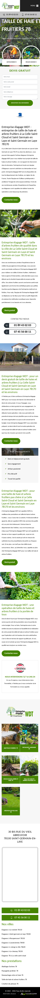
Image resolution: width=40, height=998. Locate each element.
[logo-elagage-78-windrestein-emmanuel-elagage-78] (10, 6)
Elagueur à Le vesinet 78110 (12, 930)
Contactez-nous (11, 200)
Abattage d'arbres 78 (9, 967)
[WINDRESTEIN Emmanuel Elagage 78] (20, 711)
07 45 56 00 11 (31, 15)
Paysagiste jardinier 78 (10, 971)
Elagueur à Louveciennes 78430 (13, 943)
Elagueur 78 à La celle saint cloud (14, 956)
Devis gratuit (9, 310)
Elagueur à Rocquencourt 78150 (13, 938)
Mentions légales (9, 994)
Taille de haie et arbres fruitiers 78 (14, 979)
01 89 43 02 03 (12, 15)
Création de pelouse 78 (10, 984)
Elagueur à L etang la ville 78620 (13, 947)
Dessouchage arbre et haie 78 (12, 975)
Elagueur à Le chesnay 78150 (12, 951)
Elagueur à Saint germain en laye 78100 (16, 934)
